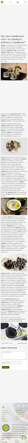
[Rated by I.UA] (4, 441)
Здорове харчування (5, 419)
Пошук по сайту (20, 416)
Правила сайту (19, 410)
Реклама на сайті (20, 412)
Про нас (18, 418)
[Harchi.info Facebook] (14, 407)
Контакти (18, 414)
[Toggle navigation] (25, 2)
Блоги (3, 416)
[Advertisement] (14, 18)
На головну (5, 410)
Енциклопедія (5, 412)
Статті (3, 414)
